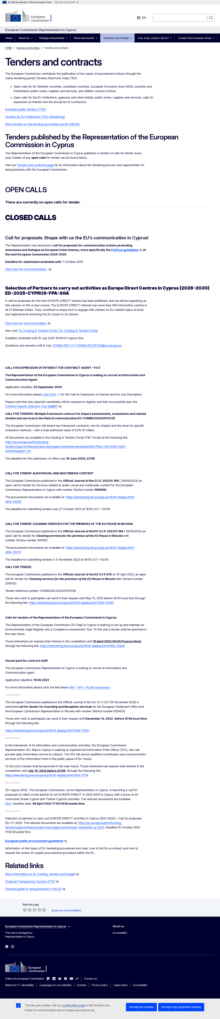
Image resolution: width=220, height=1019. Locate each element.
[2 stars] (27, 910)
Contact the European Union (194, 38)
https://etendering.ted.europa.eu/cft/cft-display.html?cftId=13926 (82, 646)
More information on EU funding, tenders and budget (40, 874)
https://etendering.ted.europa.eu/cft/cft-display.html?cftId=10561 (47, 730)
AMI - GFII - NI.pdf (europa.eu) (89, 687)
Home (8, 38)
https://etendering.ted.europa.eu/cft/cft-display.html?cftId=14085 (71, 602)
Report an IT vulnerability (19, 985)
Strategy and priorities (51, 38)
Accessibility (120, 932)
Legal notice (120, 985)
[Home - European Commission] (31, 16)
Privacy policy (100, 985)
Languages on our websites (55, 985)
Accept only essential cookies (181, 1007)
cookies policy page (73, 1005)
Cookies (81, 985)
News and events (84, 38)
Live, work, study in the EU (153, 38)
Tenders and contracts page (35, 165)
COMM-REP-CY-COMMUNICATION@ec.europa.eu (87, 345)
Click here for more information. (26, 269)
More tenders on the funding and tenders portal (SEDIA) (42, 124)
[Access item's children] (33, 37)
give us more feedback (68, 910)
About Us (23, 38)
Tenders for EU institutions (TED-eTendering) (35, 116)
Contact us (90, 978)
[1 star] (24, 910)
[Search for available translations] (56, 165)
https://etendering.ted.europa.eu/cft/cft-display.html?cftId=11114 (46, 775)
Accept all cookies (141, 1007)
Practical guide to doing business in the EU (33, 889)
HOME (8, 48)
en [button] (144, 17)
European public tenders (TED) (25, 109)
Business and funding (116, 38)
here (8, 803)
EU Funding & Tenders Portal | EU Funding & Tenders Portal (58, 330)
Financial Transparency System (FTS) (30, 881)
